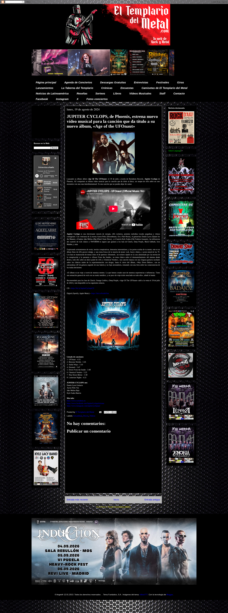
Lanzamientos (44, 88)
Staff (162, 93)
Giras (180, 82)
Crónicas (106, 88)
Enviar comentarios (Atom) (119, 507)
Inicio (116, 499)
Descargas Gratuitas (113, 82)
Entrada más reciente (77, 499)
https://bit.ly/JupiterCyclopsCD (82, 288)
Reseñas (82, 93)
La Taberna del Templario (77, 88)
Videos (92, 416)
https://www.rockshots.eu (76, 401)
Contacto (179, 93)
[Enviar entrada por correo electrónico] (100, 412)
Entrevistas (141, 82)
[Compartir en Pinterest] (115, 412)
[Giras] (103, 75)
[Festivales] (65, 75)
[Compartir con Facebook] (112, 412)
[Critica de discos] (128, 75)
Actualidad (77, 416)
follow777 (144, 595)
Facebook (42, 99)
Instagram (62, 99)
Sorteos (100, 93)
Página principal (46, 82)
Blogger (170, 595)
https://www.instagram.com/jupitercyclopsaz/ (83, 406)
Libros (117, 93)
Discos (86, 416)
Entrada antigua (152, 499)
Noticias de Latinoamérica (52, 93)
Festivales (162, 82)
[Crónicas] (35, 75)
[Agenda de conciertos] (83, 75)
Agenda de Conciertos (78, 82)
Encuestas (127, 88)
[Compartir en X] (110, 412)
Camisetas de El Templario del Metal (164, 88)
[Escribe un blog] (107, 412)
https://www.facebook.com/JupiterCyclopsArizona (85, 403)
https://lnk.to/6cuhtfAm (100, 293)
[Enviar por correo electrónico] (105, 412)
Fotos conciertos (97, 99)
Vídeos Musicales (140, 93)
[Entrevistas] (168, 75)
